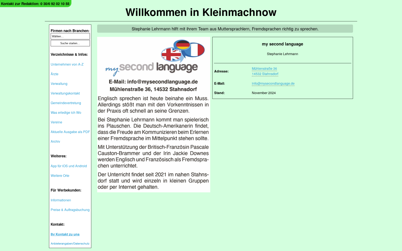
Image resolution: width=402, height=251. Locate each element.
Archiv (55, 141)
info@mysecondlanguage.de (273, 83)
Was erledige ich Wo (66, 112)
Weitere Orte (60, 175)
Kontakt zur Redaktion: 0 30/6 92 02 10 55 (35, 3)
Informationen (61, 200)
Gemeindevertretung (66, 102)
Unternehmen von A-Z (67, 64)
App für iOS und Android (69, 165)
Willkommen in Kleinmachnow (201, 11)
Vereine (56, 122)
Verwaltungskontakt (65, 93)
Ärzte (54, 73)
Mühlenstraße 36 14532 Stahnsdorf (265, 71)
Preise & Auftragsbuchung (70, 209)
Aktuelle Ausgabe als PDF (70, 131)
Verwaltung (59, 83)
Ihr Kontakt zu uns (65, 234)
